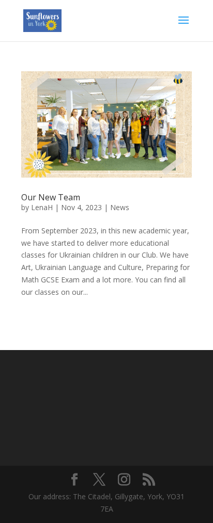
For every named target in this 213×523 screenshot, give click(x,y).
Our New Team (50, 197)
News (119, 207)
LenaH (42, 207)
